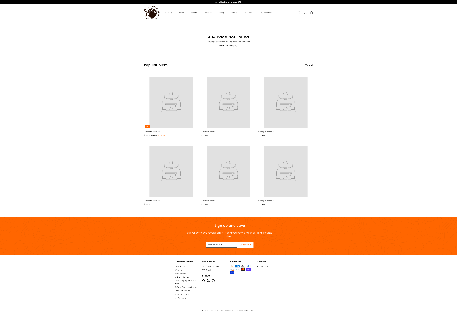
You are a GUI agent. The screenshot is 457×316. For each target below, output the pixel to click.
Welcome (179, 270)
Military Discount (182, 277)
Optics (181, 13)
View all (309, 65)
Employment (181, 273)
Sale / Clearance (265, 13)
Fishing (207, 13)
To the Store (262, 266)
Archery (194, 13)
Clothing (234, 13)
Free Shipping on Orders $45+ (186, 282)
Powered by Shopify (244, 311)
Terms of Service (182, 291)
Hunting (168, 13)
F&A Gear (248, 13)
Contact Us (180, 266)
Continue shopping (228, 45)
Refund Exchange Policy (186, 287)
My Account (180, 298)
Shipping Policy (182, 294)
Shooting (220, 13)
